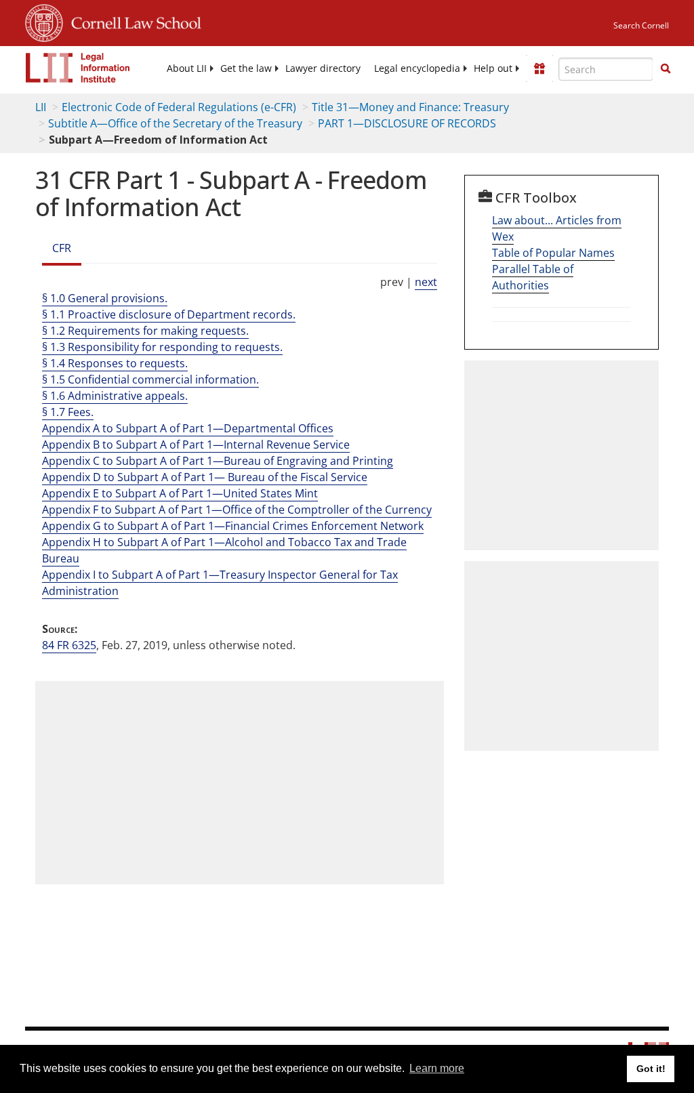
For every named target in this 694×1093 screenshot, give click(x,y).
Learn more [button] (436, 1068)
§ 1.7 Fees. (68, 412)
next (426, 281)
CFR (61, 248)
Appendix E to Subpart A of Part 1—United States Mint (180, 493)
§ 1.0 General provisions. (104, 298)
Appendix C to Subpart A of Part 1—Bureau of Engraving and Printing (217, 460)
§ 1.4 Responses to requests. (115, 363)
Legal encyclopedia (417, 68)
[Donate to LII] (539, 68)
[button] (665, 68)
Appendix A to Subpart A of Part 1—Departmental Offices (187, 428)
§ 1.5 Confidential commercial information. (150, 379)
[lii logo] (78, 67)
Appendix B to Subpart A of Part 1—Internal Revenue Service (196, 444)
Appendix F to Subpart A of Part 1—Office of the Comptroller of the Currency (237, 509)
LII (40, 107)
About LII (187, 68)
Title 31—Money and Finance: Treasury (410, 107)
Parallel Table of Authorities (532, 277)
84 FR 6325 (69, 645)
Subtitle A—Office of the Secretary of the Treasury (175, 123)
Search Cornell (641, 25)
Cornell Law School (132, 21)
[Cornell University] (44, 21)
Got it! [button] (651, 1068)
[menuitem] (186, 68)
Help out (493, 68)
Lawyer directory (323, 68)
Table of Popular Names (553, 252)
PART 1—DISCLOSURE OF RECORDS (407, 123)
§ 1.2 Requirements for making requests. (145, 330)
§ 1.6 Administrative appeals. (115, 395)
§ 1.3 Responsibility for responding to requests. (162, 346)
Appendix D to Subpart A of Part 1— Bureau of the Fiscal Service (204, 477)
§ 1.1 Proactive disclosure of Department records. (168, 314)
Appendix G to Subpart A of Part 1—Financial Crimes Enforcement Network (233, 525)
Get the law (246, 68)
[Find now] (665, 69)
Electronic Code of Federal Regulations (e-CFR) (179, 107)
